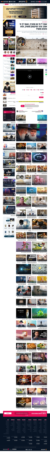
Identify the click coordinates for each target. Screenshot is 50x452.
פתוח (36, 425)
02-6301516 (45, 441)
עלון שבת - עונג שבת (30, 436)
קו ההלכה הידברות (38, 439)
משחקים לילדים (29, 426)
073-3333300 (38, 440)
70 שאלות (30, 4)
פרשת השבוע (40, 430)
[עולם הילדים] (14, 1)
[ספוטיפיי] (10, 1)
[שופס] (13, 1)
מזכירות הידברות (45, 436)
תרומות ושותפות (44, 429)
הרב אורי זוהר (19, 429)
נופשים (45, 428)
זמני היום (25, 4)
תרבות (40, 428)
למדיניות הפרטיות (28, 108)
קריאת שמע (7, 427)
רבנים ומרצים (18, 419)
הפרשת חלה (13, 430)
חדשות (41, 4)
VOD (44, 4)
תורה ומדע (40, 427)
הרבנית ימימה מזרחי (12, 425)
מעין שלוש (8, 426)
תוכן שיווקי (40, 432)
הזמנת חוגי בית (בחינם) (15, 439)
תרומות (17, 4)
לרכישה (8, 220)
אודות (45, 433)
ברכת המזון (7, 425)
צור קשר (15, 4)
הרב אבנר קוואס (18, 431)
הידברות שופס (45, 430)
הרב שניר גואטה (18, 426)
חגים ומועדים (40, 431)
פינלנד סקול (24, 425)
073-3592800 (23, 437)
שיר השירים (7, 430)
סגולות (24, 426)
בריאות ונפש (24, 428)
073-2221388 (30, 437)
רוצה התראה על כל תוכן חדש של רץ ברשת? (30, 104)
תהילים (8, 428)
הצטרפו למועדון (6, 4)
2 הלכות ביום (45, 425)
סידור (8, 419)
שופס (21, 4)
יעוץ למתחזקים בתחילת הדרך (14, 436)
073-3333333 (45, 443)
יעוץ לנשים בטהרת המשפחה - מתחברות (44, 440)
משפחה (40, 426)
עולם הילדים (33, 4)
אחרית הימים (24, 429)
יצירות (30, 430)
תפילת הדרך (7, 429)
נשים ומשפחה (12, 419)
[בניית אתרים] (14, 449)
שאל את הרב (27, 4)
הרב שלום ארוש (18, 430)
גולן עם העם (35, 426)
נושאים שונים (23, 419)
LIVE (10, 4)
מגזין (42, 4)
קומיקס (30, 427)
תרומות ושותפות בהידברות (37, 436)
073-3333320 (8, 438)
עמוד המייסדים (44, 431)
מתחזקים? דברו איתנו (6, 1)
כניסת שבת (45, 427)
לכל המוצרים (9, 236)
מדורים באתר (39, 419)
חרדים (37, 89)
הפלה (13, 427)
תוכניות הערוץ (35, 419)
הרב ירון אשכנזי (18, 427)
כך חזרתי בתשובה (35, 429)
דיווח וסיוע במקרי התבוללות (22, 439)
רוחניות (40, 425)
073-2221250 (38, 443)
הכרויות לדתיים (23, 430)
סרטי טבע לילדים (29, 429)
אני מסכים (29, 108)
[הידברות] (23, 1)
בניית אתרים (11, 449)
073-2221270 (8, 440)
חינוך (24, 427)
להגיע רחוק (35, 428)
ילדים (30, 89)
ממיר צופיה (46, 442)
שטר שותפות (38, 4)
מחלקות (19, 4)
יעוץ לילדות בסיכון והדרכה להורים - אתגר (6, 436)
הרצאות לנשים (12, 429)
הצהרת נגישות (44, 432)
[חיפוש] (39, 1)
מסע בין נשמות (35, 427)
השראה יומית (35, 430)
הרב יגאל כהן (19, 425)
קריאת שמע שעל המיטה (6, 433)
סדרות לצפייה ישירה (29, 425)
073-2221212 (38, 437)
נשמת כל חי (7, 431)
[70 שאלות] (11, 1)
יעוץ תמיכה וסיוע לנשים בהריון (29, 439)
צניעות (13, 426)
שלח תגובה (41, 97)
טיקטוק (23, 89)
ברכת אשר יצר (7, 432)
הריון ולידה (13, 428)
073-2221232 (15, 437)
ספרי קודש (24, 431)
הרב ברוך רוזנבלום (18, 428)
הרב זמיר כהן (35, 4)
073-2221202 (30, 443)
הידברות (45, 419)
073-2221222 (45, 437)
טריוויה (30, 428)
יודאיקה (24, 432)
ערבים (26, 89)
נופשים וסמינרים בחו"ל (30, 442)
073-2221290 (15, 440)
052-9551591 (30, 440)
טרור (33, 89)
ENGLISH (13, 4)
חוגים (30, 431)
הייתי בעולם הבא (35, 431)
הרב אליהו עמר (18, 432)
